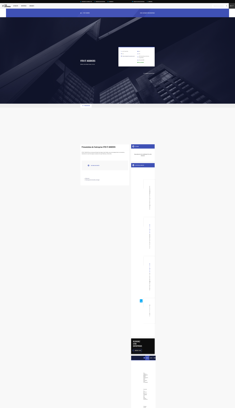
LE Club (141, 301)
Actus (151, 358)
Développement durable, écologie (89, 64)
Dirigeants (31, 6)
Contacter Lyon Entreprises (139, 1)
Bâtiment (81, 64)
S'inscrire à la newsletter (87, 1)
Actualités (15, 6)
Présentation (86, 105)
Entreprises (23, 6)
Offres (147, 358)
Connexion (150, 1)
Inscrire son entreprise (100, 1)
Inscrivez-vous (138, 350)
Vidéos (155, 358)
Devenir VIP (111, 1)
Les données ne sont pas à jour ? (149, 73)
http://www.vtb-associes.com (128, 56)
